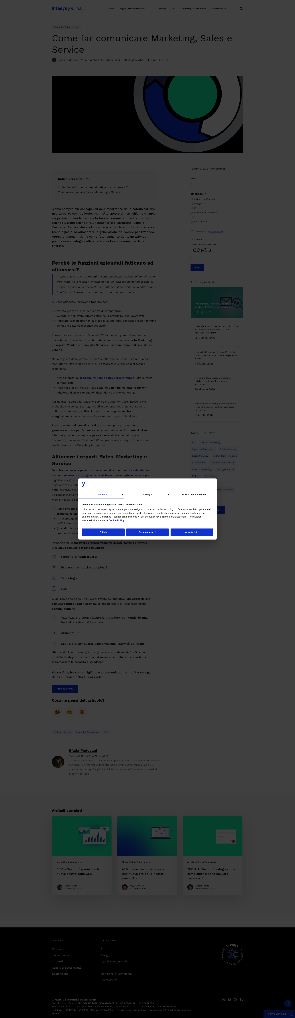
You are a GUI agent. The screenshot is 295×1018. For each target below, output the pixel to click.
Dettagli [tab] (147, 494)
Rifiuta (103, 532)
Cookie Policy (116, 520)
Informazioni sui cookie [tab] (193, 494)
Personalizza (146, 532)
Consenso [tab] (101, 494)
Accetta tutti (191, 532)
